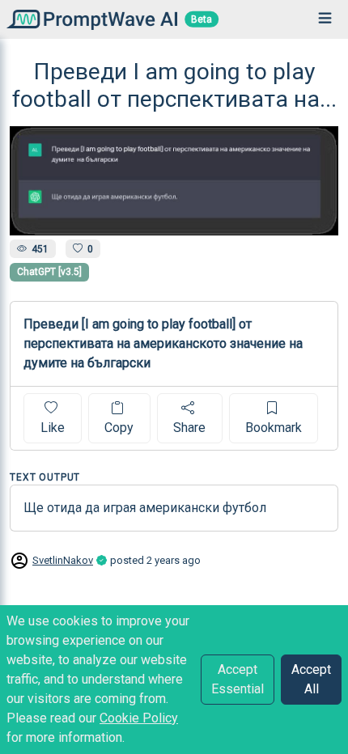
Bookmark (273, 427)
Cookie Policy (139, 718)
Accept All (311, 679)
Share (189, 427)
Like (52, 427)
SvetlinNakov (62, 560)
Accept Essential (237, 679)
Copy (119, 427)
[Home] (88, 19)
